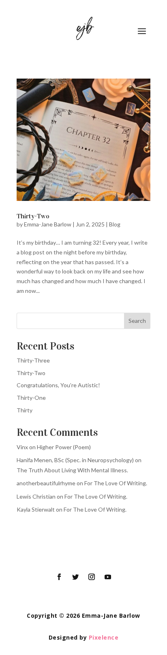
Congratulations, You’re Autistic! (58, 385)
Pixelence (104, 637)
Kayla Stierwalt (36, 509)
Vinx (22, 447)
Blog (114, 224)
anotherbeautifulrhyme (46, 483)
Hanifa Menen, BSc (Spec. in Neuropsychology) (75, 460)
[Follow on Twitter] (75, 576)
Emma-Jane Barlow (47, 224)
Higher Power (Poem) (64, 447)
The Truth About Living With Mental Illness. (72, 470)
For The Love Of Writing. (115, 483)
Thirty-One (31, 397)
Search (137, 320)
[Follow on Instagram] (91, 576)
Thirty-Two (33, 216)
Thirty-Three (33, 360)
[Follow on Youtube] (107, 576)
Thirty (24, 410)
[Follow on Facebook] (59, 576)
